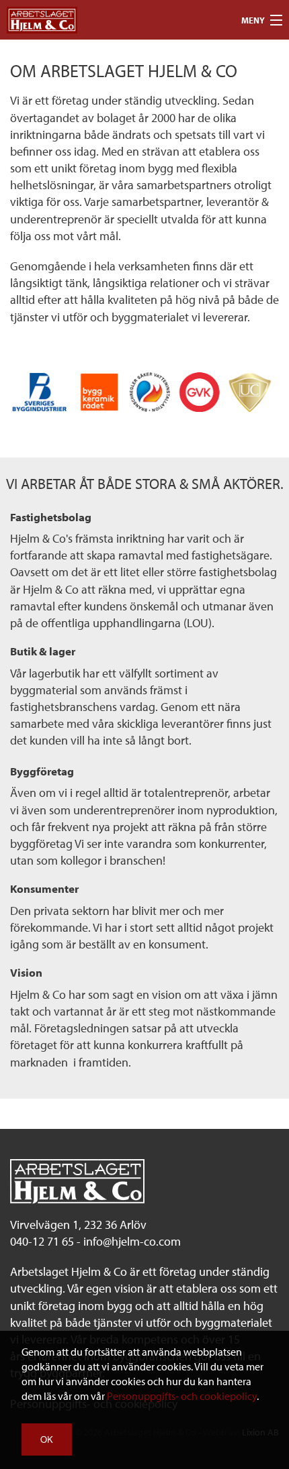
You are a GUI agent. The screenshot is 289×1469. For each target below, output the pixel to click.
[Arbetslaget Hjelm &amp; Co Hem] (42, 18)
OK (46, 1439)
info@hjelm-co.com (132, 1241)
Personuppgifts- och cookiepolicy (182, 1396)
